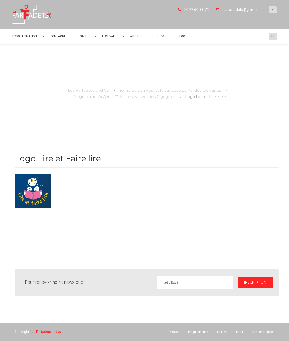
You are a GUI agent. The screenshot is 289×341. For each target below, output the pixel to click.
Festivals (109, 36)
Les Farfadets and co (46, 332)
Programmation (198, 332)
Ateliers (136, 36)
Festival (222, 332)
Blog (181, 36)
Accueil (174, 332)
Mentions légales (263, 332)
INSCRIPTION (255, 282)
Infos (160, 36)
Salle (84, 36)
